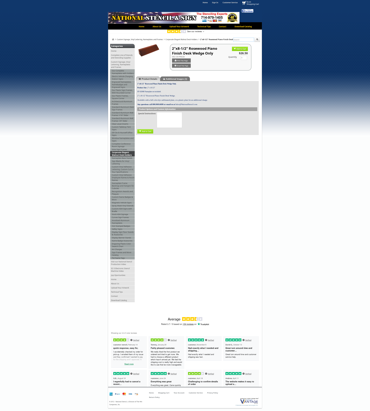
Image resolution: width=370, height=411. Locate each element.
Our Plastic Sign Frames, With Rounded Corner (122, 91)
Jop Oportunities (118, 275)
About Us (157, 26)
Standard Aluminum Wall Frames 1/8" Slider (122, 119)
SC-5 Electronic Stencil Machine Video (120, 269)
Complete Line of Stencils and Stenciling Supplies (122, 56)
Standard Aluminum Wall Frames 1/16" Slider (122, 114)
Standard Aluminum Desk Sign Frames (123, 108)
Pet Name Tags (118, 258)
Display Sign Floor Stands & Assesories (123, 233)
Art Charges (117, 249)
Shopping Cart (253, 4)
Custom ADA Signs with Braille (122, 210)
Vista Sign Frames (119, 149)
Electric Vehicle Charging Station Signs (122, 77)
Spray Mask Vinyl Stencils (122, 205)
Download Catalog (243, 26)
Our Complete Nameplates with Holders (123, 72)
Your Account (179, 393)
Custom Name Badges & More (122, 198)
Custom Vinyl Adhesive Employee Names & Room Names (123, 177)
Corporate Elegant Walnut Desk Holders (181, 39)
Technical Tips (204, 26)
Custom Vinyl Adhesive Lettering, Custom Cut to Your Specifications (122, 169)
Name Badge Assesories (122, 240)
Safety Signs (117, 229)
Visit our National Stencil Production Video (121, 262)
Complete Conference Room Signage (121, 145)
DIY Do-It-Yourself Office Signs (122, 133)
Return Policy (154, 397)
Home (205, 2)
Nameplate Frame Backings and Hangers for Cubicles (123, 186)
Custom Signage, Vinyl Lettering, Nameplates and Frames (140, 39)
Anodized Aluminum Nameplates (120, 221)
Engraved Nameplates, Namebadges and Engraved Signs (121, 84)
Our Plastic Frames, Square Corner (120, 97)
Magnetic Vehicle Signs (122, 202)
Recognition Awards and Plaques (122, 192)
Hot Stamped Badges (121, 226)
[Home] (113, 39)
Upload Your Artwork (179, 26)
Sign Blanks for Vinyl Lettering (120, 162)
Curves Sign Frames (120, 217)
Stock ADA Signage (120, 214)
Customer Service (230, 2)
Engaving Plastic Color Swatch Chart (121, 245)
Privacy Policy (212, 393)
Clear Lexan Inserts (120, 124)
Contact (222, 26)
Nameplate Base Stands (122, 158)
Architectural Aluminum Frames (122, 102)
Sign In (215, 2)
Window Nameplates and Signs (123, 139)
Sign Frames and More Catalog (121, 253)
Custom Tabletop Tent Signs (121, 128)
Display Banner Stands (121, 237)
